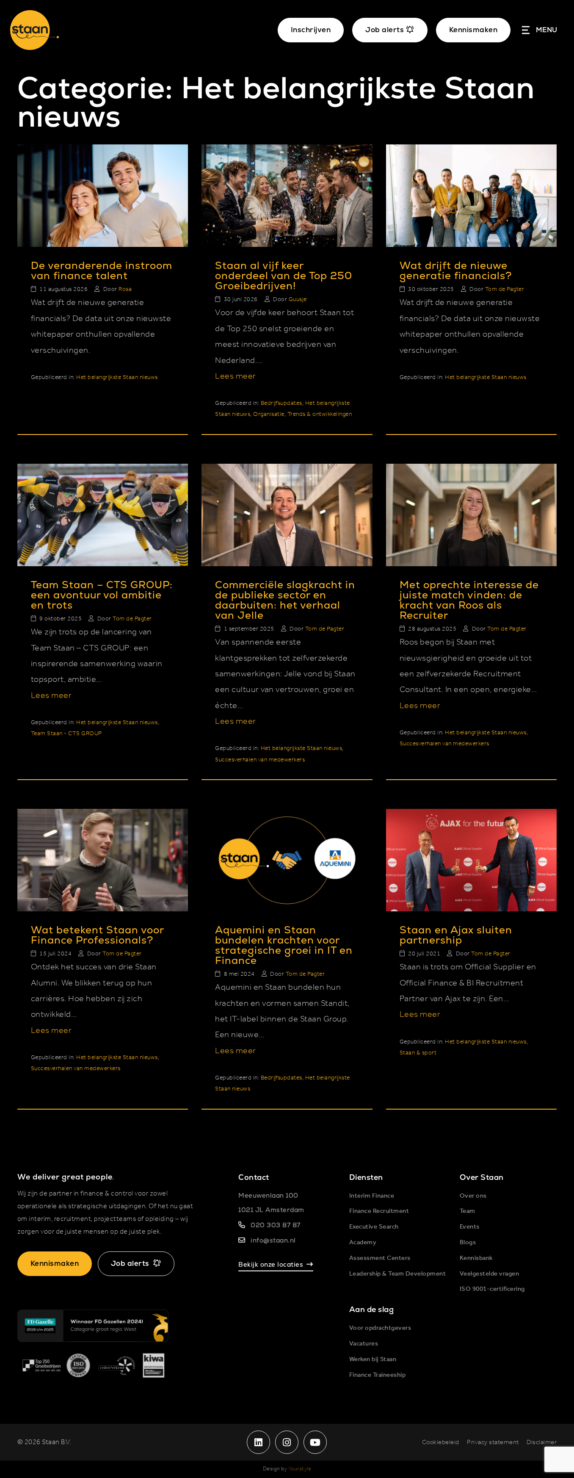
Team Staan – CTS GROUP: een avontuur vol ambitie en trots (102, 595)
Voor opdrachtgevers (380, 1328)
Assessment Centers (380, 1258)
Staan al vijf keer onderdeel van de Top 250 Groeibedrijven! (283, 275)
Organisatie (268, 414)
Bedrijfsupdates (281, 403)
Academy (363, 1242)
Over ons (473, 1196)
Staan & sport (418, 1053)
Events (470, 1227)
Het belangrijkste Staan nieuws (117, 377)
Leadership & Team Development (397, 1274)
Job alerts (130, 1263)
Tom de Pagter (504, 289)
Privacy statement (493, 1442)
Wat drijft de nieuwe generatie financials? (456, 270)
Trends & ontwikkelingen (319, 414)
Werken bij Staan (373, 1359)
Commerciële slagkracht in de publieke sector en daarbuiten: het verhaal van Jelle (285, 600)
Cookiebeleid (440, 1442)
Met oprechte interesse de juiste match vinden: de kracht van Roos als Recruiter (469, 600)
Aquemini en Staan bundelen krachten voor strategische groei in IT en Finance (284, 945)
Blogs (468, 1242)
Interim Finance (372, 1196)
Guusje (298, 299)
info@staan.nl (273, 1240)
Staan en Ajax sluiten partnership (456, 935)
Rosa (125, 289)
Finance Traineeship (377, 1375)
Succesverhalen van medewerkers (260, 760)
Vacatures (363, 1344)
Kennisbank (476, 1258)
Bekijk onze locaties (270, 1264)
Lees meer (235, 376)
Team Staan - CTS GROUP (66, 733)
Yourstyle (300, 1469)
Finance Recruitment (379, 1211)
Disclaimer (542, 1442)
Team (467, 1211)
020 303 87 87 (276, 1225)
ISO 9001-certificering (492, 1289)
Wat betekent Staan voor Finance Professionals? (97, 935)
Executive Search (374, 1227)
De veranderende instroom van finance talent (101, 270)
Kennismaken (473, 29)
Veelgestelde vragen (489, 1274)
